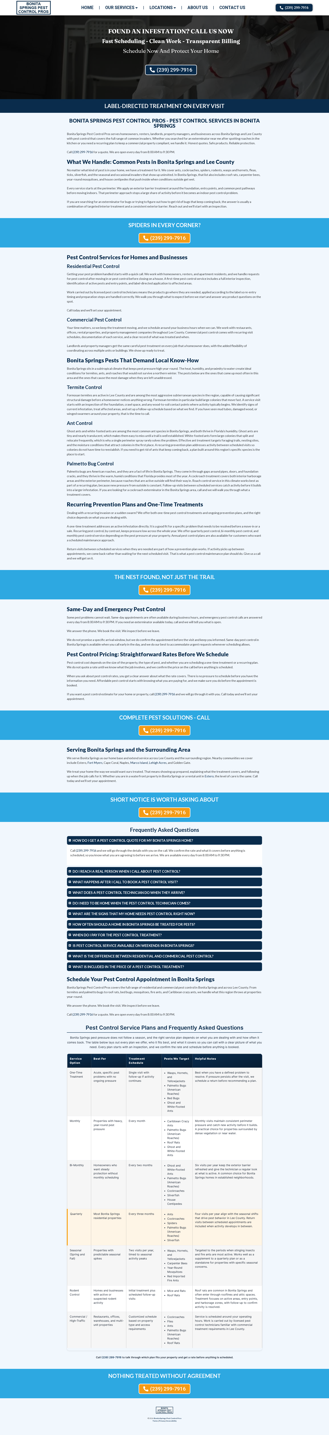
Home (87, 7)
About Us (197, 7)
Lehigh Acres (158, 763)
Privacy (162, 1421)
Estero (209, 776)
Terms (155, 1421)
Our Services (119, 7)
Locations (161, 7)
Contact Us (232, 7)
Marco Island (139, 763)
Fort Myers (94, 763)
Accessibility (171, 1421)
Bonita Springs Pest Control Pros (167, 1418)
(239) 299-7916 (82, 152)
